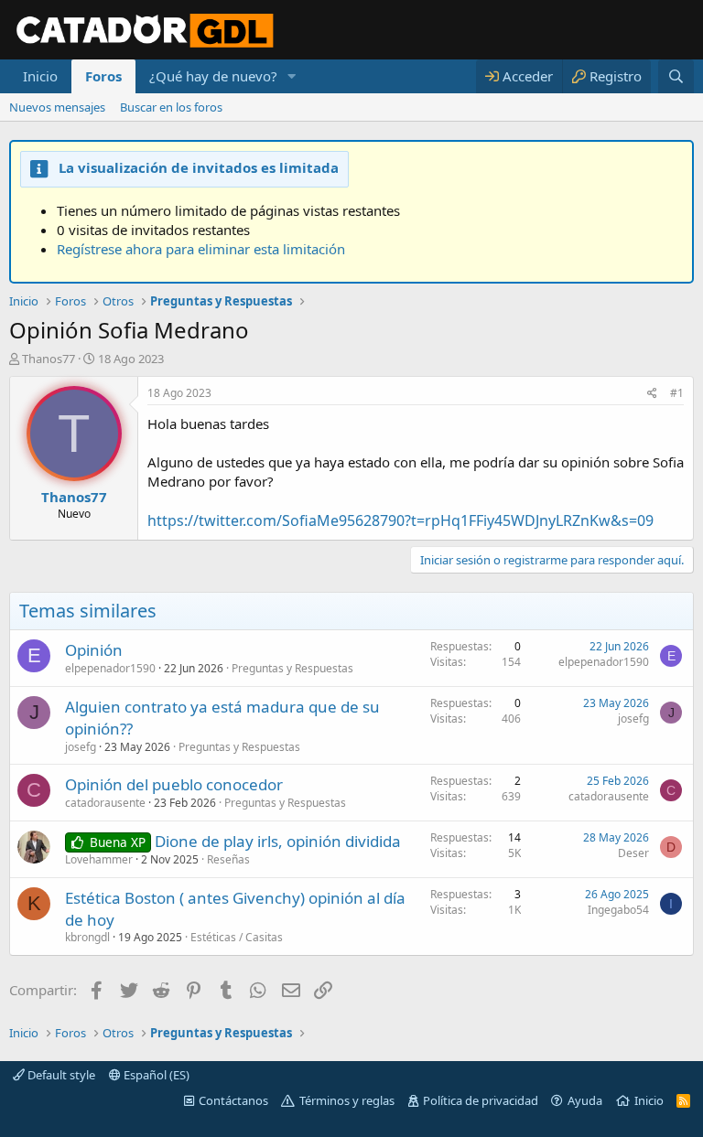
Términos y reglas (347, 1100)
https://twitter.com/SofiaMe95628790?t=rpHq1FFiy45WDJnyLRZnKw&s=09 (400, 520)
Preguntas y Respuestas (292, 668)
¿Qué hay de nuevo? (213, 76)
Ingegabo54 (618, 909)
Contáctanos (233, 1100)
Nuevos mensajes (57, 107)
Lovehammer (99, 859)
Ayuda (585, 1100)
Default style (60, 1075)
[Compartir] (652, 393)
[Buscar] (676, 76)
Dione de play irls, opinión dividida (278, 841)
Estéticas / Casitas (236, 937)
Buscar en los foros (171, 107)
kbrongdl (87, 937)
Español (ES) (155, 1075)
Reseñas (228, 859)
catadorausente (105, 802)
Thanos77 (48, 358)
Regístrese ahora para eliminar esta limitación (201, 249)
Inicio (40, 76)
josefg (80, 747)
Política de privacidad (480, 1100)
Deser (633, 853)
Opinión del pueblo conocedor (174, 784)
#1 (677, 393)
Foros (103, 76)
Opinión (94, 649)
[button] (292, 76)
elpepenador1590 (110, 668)
